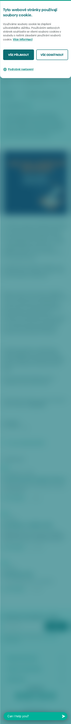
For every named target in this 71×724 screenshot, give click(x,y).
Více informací (23, 39)
